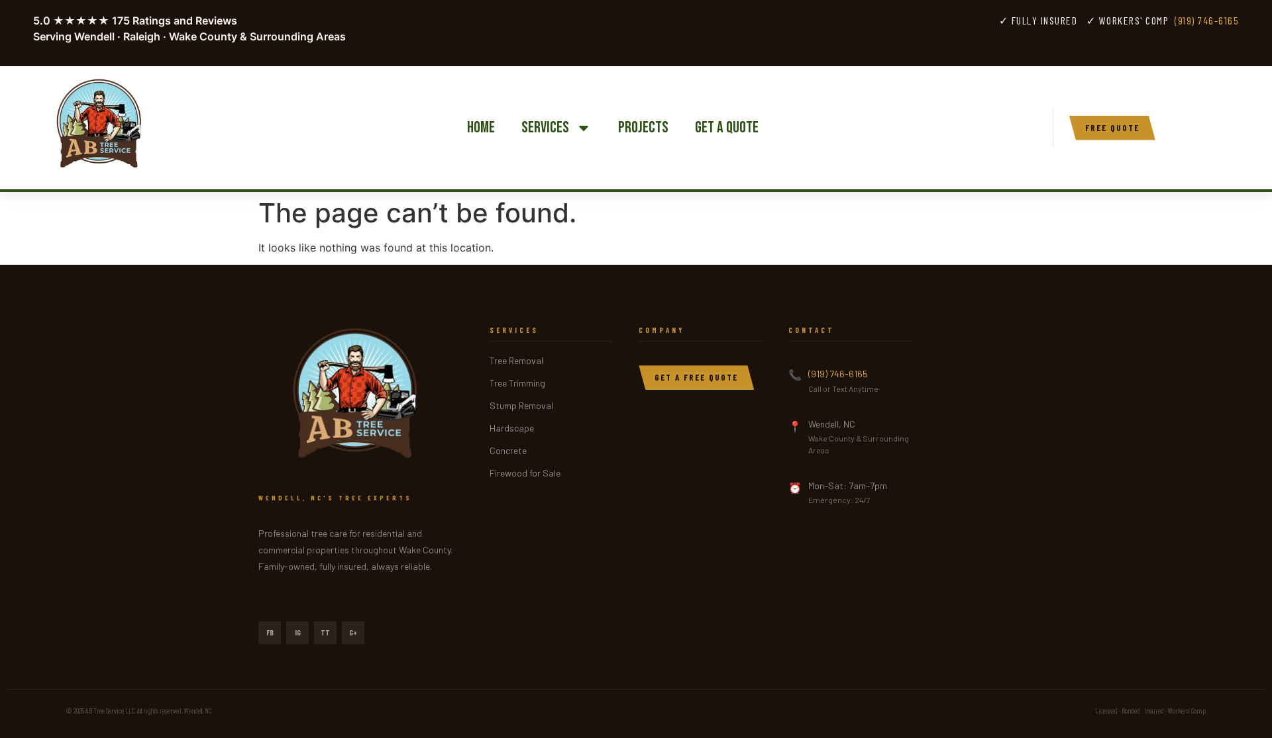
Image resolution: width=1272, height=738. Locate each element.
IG (298, 632)
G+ (353, 632)
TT (325, 632)
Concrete (508, 450)
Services (545, 127)
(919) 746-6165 (1207, 20)
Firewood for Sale (525, 473)
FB (270, 632)
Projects (643, 127)
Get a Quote (727, 127)
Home (481, 127)
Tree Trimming (517, 383)
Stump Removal (521, 405)
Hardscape (512, 428)
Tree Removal (516, 360)
